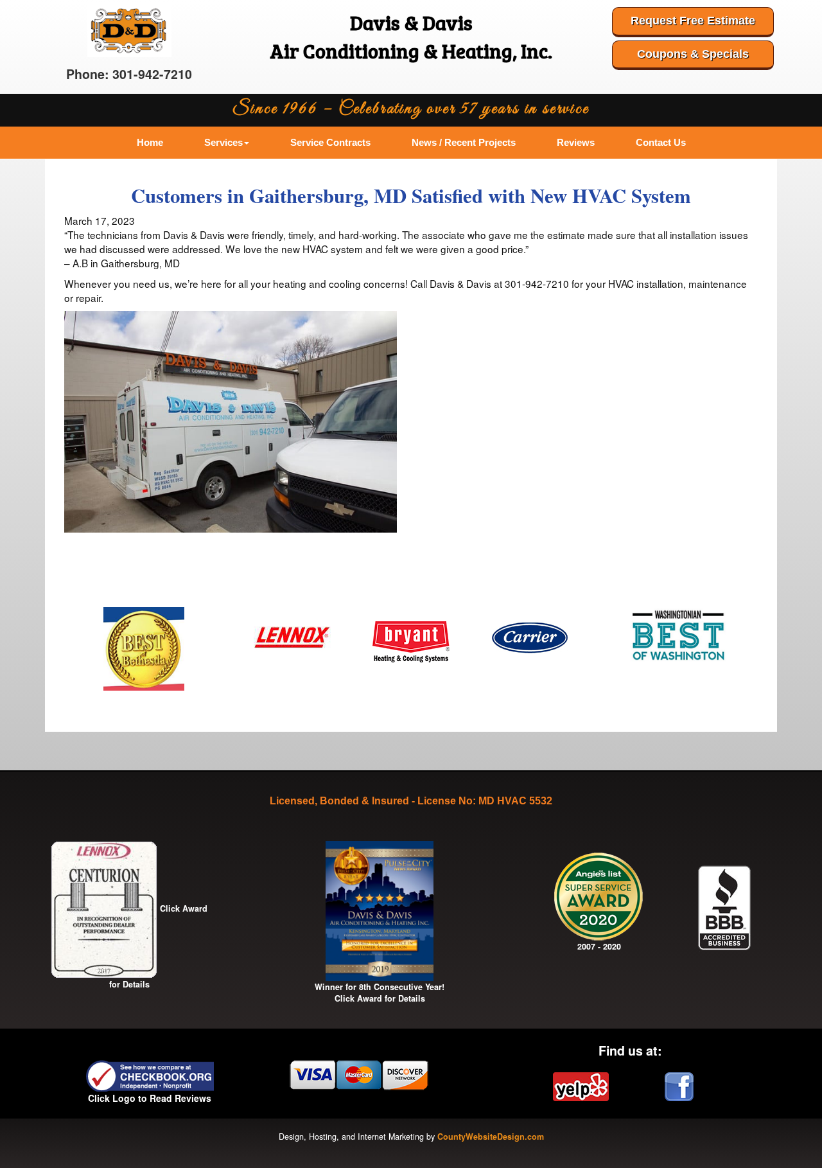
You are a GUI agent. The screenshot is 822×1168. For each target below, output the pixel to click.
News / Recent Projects (464, 142)
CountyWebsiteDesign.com (490, 1136)
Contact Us (661, 142)
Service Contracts (330, 142)
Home (150, 142)
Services (223, 142)
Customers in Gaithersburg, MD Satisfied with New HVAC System (411, 195)
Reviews (576, 142)
